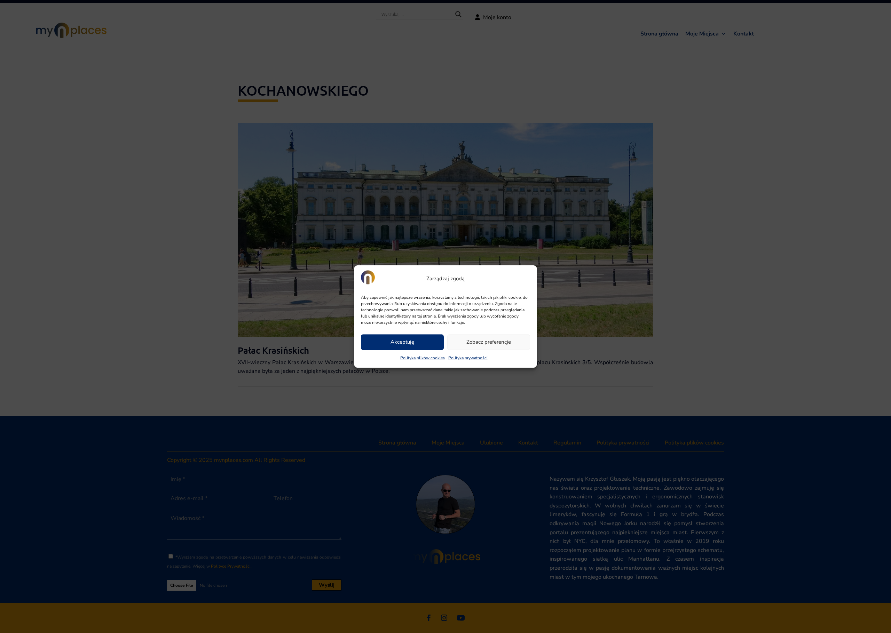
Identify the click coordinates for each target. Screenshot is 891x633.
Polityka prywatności (468, 358)
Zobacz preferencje (488, 342)
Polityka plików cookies (422, 358)
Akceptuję (402, 342)
